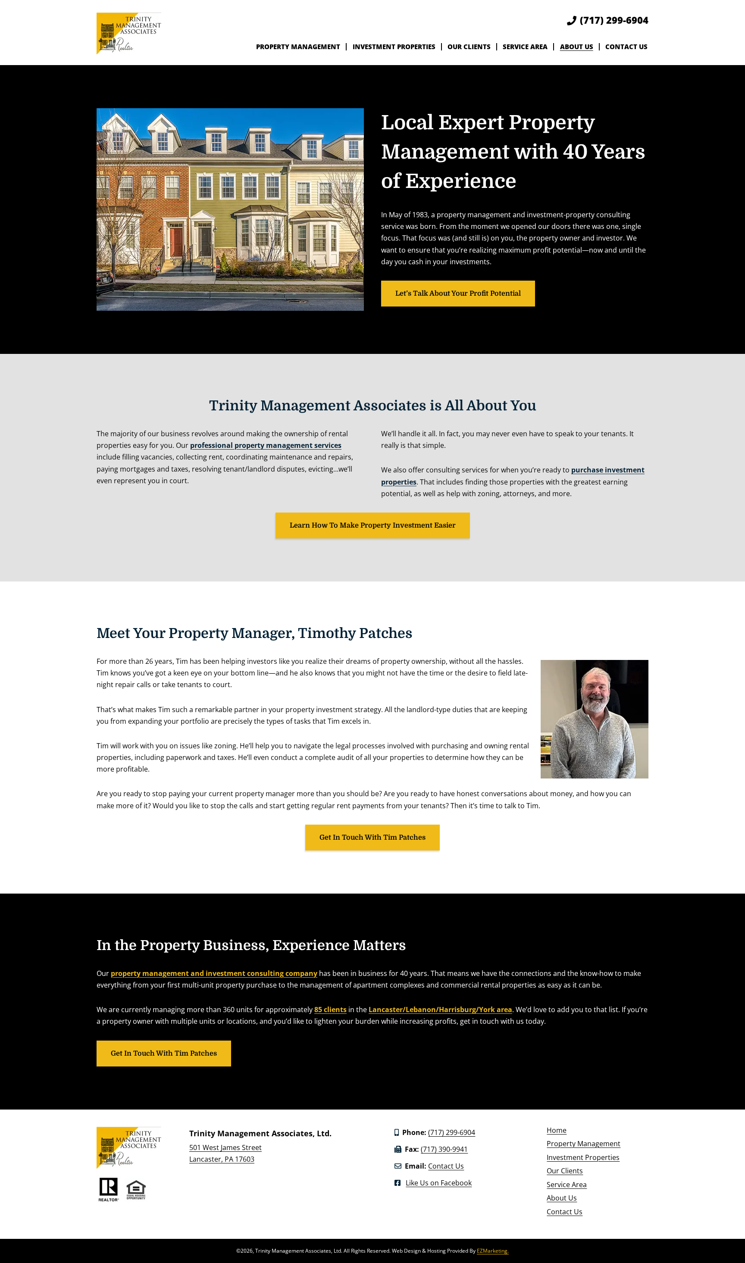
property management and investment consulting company (214, 973)
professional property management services (265, 445)
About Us (576, 46)
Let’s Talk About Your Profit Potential (458, 293)
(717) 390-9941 (444, 1149)
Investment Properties (394, 46)
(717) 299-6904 (614, 20)
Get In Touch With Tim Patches (372, 837)
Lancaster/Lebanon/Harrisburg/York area (440, 1009)
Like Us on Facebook (439, 1183)
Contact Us (626, 46)
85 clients (330, 1009)
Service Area (525, 46)
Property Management (298, 46)
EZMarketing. (493, 1250)
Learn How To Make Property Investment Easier (373, 525)
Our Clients (469, 46)
